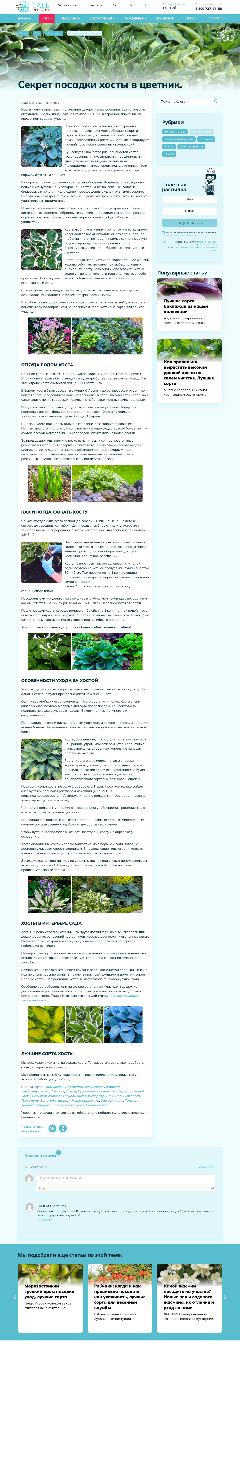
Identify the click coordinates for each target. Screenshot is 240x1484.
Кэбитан (113, 1087)
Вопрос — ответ (174, 131)
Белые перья (93, 1087)
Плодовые (206, 139)
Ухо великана (112, 1100)
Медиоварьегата (85, 1100)
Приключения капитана (97, 1091)
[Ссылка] (39, 1188)
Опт (132, 5)
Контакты (96, 5)
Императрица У (100, 1096)
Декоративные (201, 132)
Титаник (57, 1091)
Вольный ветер (127, 1096)
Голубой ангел (74, 1096)
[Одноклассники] (63, 1128)
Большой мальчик (46, 1096)
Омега (71, 1091)
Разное (169, 146)
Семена (169, 154)
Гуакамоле (30, 1100)
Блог (148, 5)
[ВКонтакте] (52, 1128)
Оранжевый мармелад (63, 1087)
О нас (116, 5)
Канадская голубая (68, 1105)
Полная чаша (97, 1105)
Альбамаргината (35, 1091)
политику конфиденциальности (181, 235)
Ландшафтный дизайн (178, 139)
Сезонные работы (191, 146)
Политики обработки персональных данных (206, 243)
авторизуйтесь (206, 1166)
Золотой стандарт (55, 1100)
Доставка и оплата (69, 5)
